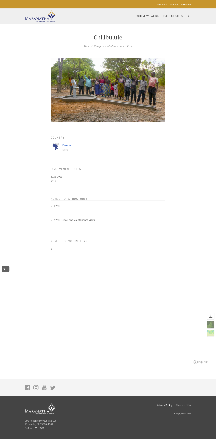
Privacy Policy (164, 405)
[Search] (189, 16)
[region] (108, 315)
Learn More (161, 4)
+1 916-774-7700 (34, 427)
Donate (174, 4)
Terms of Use (183, 405)
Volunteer (186, 4)
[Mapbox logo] (200, 362)
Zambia (67, 145)
